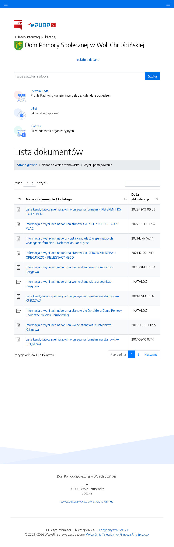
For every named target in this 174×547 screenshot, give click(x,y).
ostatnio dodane (88, 59)
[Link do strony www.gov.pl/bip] (20, 25)
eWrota (36, 126)
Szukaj (152, 76)
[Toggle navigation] (168, 4)
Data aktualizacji (140, 196)
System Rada (40, 91)
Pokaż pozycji (30, 183)
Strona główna (27, 165)
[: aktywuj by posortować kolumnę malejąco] (18, 197)
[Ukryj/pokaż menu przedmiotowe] (5, 4)
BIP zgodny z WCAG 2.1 (112, 530)
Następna (151, 354)
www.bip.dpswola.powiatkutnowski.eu (87, 501)
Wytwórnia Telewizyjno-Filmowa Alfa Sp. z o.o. (117, 534)
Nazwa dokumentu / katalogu (49, 199)
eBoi (34, 108)
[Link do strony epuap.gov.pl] (42, 25)
